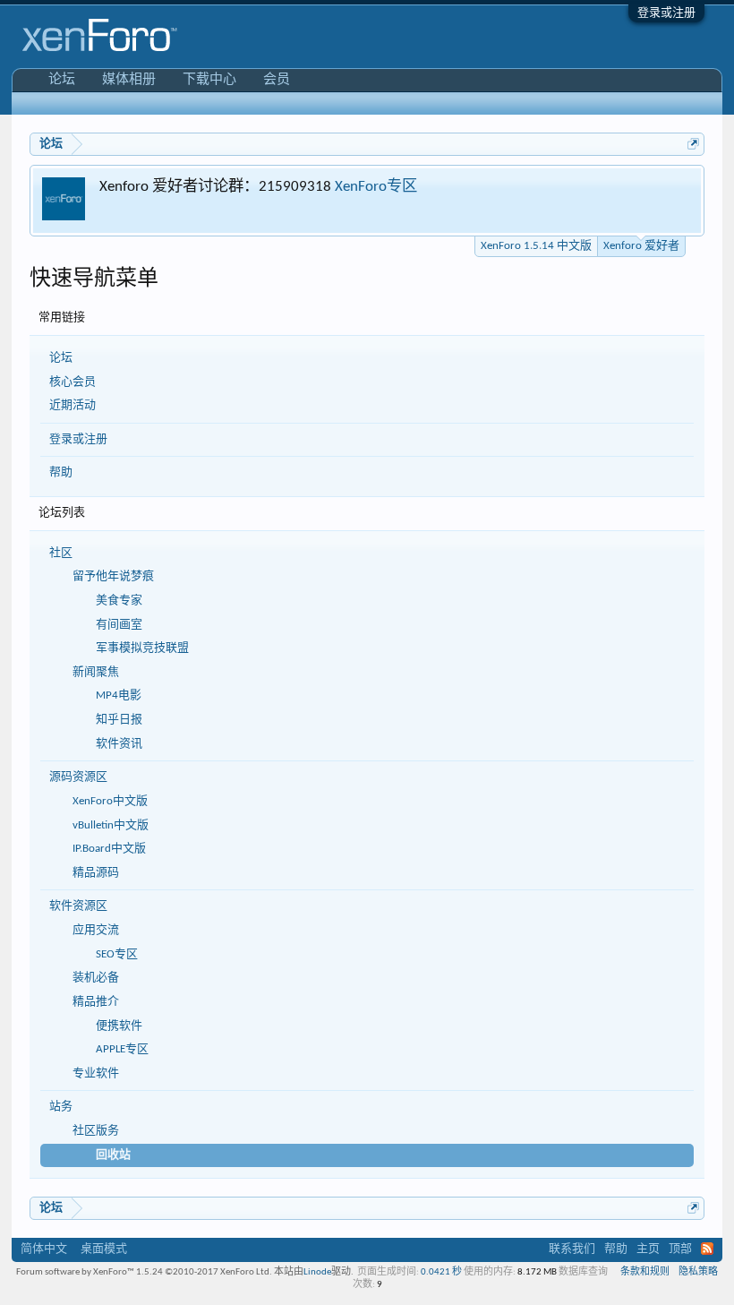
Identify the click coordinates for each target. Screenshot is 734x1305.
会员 (276, 80)
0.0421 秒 (441, 1272)
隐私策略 (698, 1272)
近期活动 (72, 405)
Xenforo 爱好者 (641, 246)
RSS (707, 1248)
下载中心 (209, 80)
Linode (317, 1272)
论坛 (61, 358)
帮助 (61, 472)
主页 (648, 1249)
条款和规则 (645, 1272)
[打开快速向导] (693, 144)
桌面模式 (104, 1249)
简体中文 (44, 1249)
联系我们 (572, 1249)
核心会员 (72, 382)
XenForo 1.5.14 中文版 (536, 246)
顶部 (680, 1249)
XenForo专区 (376, 186)
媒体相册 (129, 80)
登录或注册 (666, 13)
